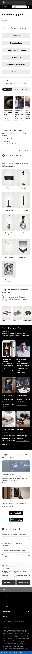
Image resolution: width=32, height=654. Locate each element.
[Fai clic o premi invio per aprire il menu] (2, 7)
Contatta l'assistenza (16, 72)
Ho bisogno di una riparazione (16, 64)
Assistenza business (23, 582)
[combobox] (13, 2)
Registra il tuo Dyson (16, 43)
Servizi (4, 601)
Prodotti (5, 597)
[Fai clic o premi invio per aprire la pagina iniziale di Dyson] (7, 7)
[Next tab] (28, 89)
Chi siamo (5, 606)
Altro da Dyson (6, 611)
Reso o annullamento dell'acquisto (16, 50)
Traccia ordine (16, 35)
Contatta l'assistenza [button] (9, 582)
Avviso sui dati (5, 623)
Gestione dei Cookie (19, 621)
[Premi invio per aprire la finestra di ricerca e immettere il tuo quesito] (19, 6)
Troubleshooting (16, 57)
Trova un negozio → (21, 405)
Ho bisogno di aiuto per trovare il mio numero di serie (15, 151)
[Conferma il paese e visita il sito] (29, 2)
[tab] (7, 89)
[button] (31, 653)
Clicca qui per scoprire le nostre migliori (11, 652)
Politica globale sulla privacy (8, 621)
